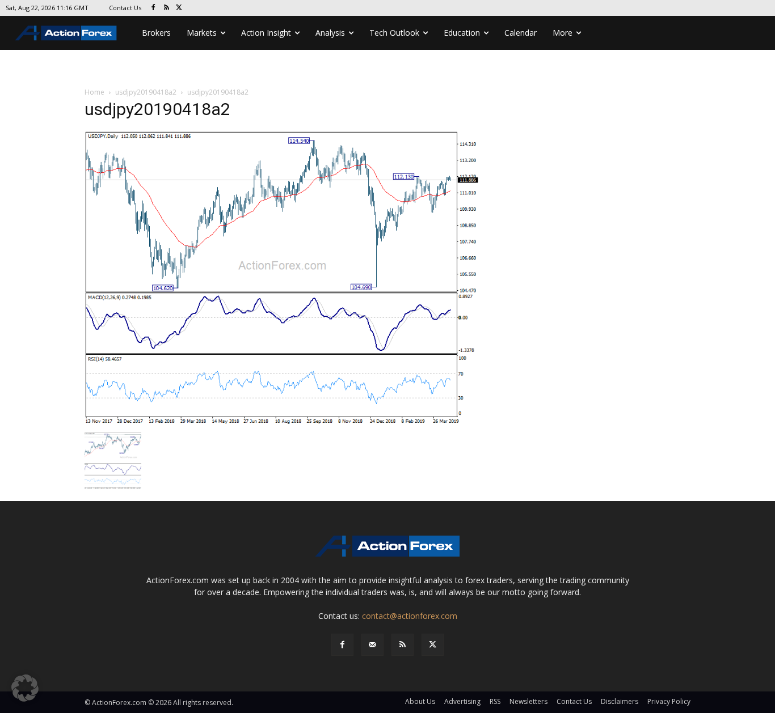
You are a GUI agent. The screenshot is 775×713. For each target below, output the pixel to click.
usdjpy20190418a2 (145, 92)
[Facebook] (153, 8)
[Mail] (372, 645)
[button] (25, 688)
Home (94, 92)
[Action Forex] (66, 33)
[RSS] (166, 8)
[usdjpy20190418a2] (282, 278)
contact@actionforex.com (409, 615)
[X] (179, 8)
